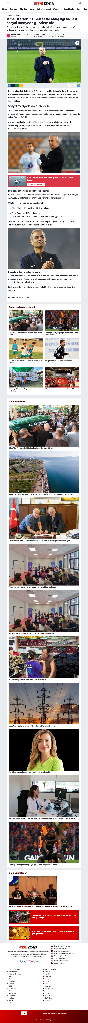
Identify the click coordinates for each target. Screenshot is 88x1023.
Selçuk (11, 1000)
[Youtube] (32, 961)
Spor (79, 9)
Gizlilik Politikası (50, 969)
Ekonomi (13, 9)
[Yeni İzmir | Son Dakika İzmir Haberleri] (44, 3)
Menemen (48, 995)
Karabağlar (49, 988)
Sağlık (39, 9)
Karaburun (12, 991)
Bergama (48, 979)
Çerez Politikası (14, 969)
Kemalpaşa (13, 993)
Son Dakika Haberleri (61, 961)
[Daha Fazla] (21, 85)
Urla (10, 1003)
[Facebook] (20, 961)
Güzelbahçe (13, 988)
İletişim (47, 971)
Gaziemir (48, 986)
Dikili (10, 986)
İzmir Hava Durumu (60, 949)
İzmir (32, 9)
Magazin (57, 9)
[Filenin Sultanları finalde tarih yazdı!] (62, 377)
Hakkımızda (13, 971)
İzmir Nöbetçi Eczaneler (62, 946)
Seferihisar (49, 998)
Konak (47, 993)
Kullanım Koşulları (15, 974)
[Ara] (80, 3)
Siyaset (47, 9)
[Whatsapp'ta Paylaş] (17, 85)
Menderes (12, 995)
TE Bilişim (49, 1020)
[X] (24, 961)
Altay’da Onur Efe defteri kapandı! (59, 361)
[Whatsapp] (36, 961)
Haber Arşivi (58, 963)
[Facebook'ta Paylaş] (9, 85)
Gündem (23, 9)
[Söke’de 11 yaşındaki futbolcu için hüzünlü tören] (26, 321)
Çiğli (46, 983)
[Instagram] (28, 961)
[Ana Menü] (8, 3)
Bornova (12, 981)
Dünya (4, 9)
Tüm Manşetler (59, 958)
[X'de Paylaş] (13, 85)
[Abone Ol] (78, 85)
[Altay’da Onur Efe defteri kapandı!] (62, 349)
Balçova (48, 976)
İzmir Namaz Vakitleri (61, 951)
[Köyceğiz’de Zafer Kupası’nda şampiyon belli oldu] (26, 377)
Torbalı (47, 1000)
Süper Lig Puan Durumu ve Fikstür (65, 956)
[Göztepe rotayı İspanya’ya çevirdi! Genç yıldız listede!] (62, 321)
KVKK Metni (49, 974)
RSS (25, 1013)
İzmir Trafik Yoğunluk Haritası (64, 953)
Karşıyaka (48, 991)
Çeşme (11, 983)
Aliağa (11, 976)
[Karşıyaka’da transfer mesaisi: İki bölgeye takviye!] (26, 349)
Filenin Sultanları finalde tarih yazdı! (59, 389)
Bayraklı (11, 979)
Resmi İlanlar (69, 9)
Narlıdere (12, 998)
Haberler (10, 15)
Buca (47, 981)
